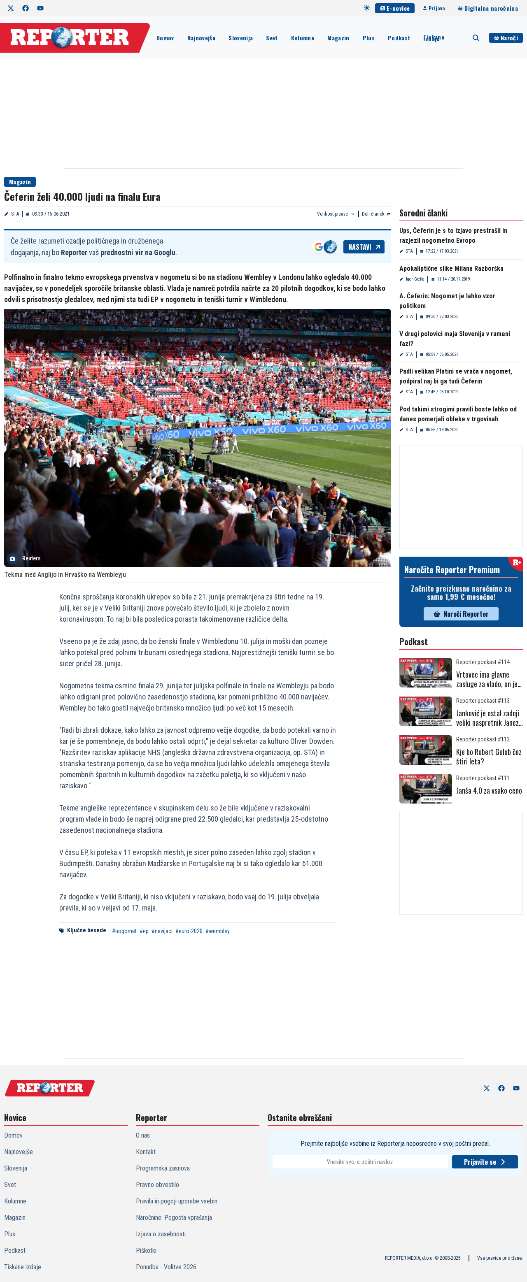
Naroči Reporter (466, 614)
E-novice (398, 8)
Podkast (399, 37)
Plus (369, 37)
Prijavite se (480, 1162)
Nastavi (359, 247)
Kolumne (302, 37)
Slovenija (241, 37)
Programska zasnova (163, 1168)
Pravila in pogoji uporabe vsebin (176, 1201)
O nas (143, 1135)
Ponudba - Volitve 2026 (166, 1267)
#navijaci (162, 931)
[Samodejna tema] (367, 8)
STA (15, 214)
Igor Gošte (415, 279)
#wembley (217, 931)
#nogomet (124, 931)
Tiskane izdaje (433, 38)
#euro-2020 (189, 931)
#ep (144, 931)
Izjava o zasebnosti (161, 1234)
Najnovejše (201, 37)
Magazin (338, 37)
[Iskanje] (476, 37)
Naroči (509, 37)
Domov (165, 37)
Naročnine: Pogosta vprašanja (174, 1218)
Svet (271, 37)
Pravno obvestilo (157, 1185)
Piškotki (146, 1250)
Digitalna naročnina (491, 8)
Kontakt (146, 1152)
